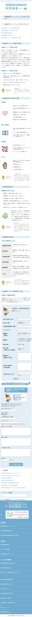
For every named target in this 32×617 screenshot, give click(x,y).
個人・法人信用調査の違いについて (11, 572)
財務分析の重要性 (7, 478)
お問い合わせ (5, 588)
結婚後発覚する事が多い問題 (10, 30)
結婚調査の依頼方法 (8, 35)
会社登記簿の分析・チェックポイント (12, 473)
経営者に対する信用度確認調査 (10, 485)
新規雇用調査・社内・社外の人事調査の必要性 (14, 487)
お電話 (8, 406)
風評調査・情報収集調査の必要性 (11, 482)
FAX (11, 406)
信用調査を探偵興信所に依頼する (10, 535)
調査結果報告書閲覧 (7, 579)
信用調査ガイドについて (8, 526)
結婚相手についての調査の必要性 (11, 28)
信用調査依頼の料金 (7, 530)
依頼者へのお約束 (6, 598)
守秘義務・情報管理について (9, 602)
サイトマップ (5, 607)
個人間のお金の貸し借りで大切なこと (12, 475)
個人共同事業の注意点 (8, 480)
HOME (2, 499)
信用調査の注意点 (6, 567)
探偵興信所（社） (6, 612)
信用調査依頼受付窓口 (8, 593)
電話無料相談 (5, 544)
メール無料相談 (6, 549)
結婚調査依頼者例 (7, 32)
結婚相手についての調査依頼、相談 (12, 37)
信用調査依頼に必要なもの (9, 563)
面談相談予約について (8, 554)
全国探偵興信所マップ (8, 584)
